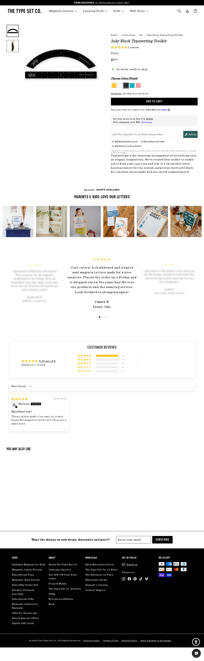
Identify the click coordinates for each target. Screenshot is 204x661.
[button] (119, 47)
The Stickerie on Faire (99, 574)
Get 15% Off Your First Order (63, 576)
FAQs (52, 593)
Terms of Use (110, 640)
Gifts (117, 10)
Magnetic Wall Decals (26, 579)
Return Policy (129, 640)
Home (114, 35)
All (141, 35)
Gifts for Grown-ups (24, 613)
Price (115, 53)
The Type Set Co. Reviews (65, 588)
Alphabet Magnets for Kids (28, 564)
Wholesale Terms (96, 579)
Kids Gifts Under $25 (25, 584)
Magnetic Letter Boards (27, 569)
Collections (128, 35)
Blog (52, 604)
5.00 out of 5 (47, 361)
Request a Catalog (96, 584)
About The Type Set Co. (63, 564)
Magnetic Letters (61, 10)
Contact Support (95, 590)
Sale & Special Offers (25, 618)
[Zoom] (61, 64)
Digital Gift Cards (23, 623)
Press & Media (58, 583)
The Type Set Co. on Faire (101, 569)
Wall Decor (138, 10)
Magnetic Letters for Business (25, 606)
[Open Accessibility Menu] (196, 642)
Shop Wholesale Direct (99, 564)
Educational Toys (23, 574)
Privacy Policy (92, 640)
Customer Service (60, 569)
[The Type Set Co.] (23, 11)
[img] (19, 399)
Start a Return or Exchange (155, 640)
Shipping (116, 93)
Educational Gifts (23, 599)
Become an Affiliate (61, 599)
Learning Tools (93, 10)
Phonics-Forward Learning (23, 592)
